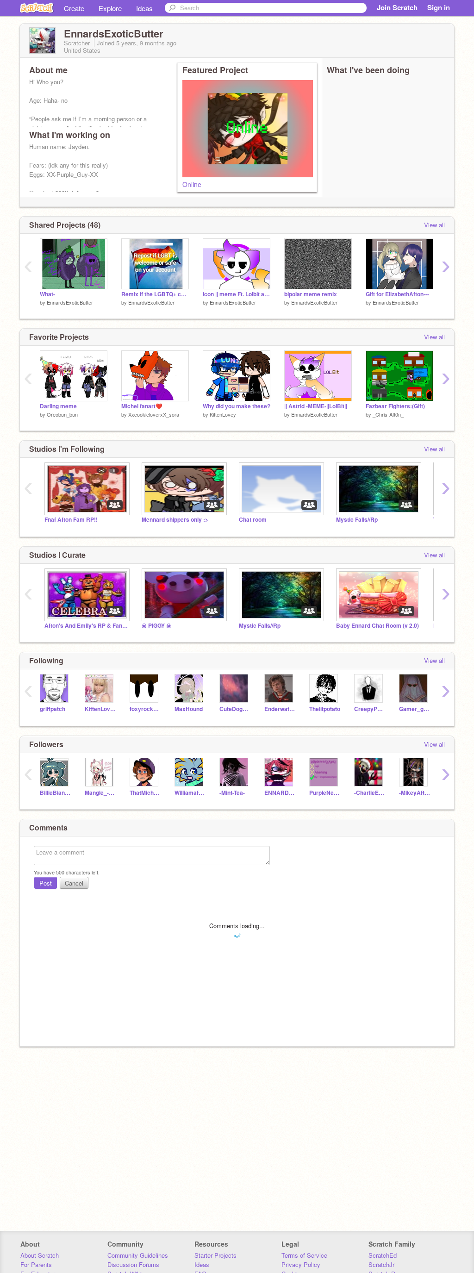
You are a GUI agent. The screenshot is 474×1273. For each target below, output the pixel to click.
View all (434, 224)
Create (74, 8)
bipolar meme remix (310, 294)
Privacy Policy (300, 1264)
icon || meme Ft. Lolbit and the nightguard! (236, 294)
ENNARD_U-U (279, 793)
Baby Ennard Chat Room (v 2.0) (377, 626)
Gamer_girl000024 (414, 709)
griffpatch (52, 709)
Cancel (74, 883)
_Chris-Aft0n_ (388, 414)
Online (191, 184)
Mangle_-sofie (100, 793)
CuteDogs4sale (234, 709)
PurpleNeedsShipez (324, 793)
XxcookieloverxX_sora (153, 414)
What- (47, 294)
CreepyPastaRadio (369, 709)
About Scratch (39, 1255)
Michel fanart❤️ (141, 406)
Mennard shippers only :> (175, 520)
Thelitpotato (324, 709)
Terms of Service (304, 1255)
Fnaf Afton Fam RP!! (71, 520)
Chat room (253, 520)
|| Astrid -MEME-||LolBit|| (315, 406)
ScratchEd (382, 1255)
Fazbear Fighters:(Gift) (395, 406)
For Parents (36, 1264)
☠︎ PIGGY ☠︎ (156, 626)
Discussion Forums (133, 1264)
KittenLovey (223, 414)
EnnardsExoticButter (70, 302)
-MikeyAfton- (414, 793)
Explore (110, 8)
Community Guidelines (137, 1255)
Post (45, 883)
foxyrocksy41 (145, 709)
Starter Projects (215, 1255)
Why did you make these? (236, 406)
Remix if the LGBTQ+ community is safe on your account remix (155, 294)
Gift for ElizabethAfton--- (397, 294)
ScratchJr (381, 1264)
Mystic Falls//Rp (357, 520)
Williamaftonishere (190, 793)
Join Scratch (397, 7)
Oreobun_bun (62, 414)
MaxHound (189, 709)
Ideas (144, 8)
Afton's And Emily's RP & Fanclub (86, 626)
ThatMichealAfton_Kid (145, 793)
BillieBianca (55, 793)
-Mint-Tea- (232, 793)
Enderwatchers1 (279, 709)
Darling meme (58, 406)
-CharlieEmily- (369, 793)
